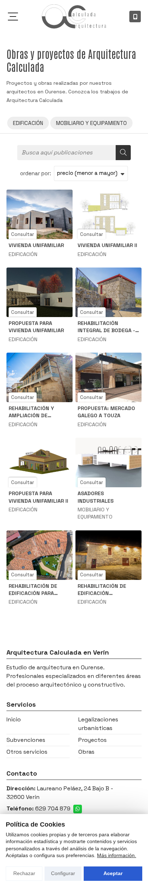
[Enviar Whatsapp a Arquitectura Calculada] (77, 809)
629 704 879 (52, 808)
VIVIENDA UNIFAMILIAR (36, 245)
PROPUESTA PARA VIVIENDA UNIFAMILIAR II (38, 497)
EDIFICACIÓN (23, 254)
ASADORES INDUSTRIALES (96, 497)
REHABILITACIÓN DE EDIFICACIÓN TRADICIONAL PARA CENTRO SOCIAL (102, 590)
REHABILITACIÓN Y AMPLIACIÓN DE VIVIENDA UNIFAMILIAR (36, 412)
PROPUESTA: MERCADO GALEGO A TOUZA (106, 412)
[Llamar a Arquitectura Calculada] (135, 16)
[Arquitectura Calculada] (74, 16)
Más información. (116, 855)
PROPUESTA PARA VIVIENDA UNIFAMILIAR (36, 327)
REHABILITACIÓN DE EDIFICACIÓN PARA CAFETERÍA (33, 590)
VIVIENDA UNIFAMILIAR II (107, 245)
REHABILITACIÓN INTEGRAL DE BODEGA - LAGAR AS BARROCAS (106, 327)
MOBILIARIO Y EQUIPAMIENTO (95, 513)
